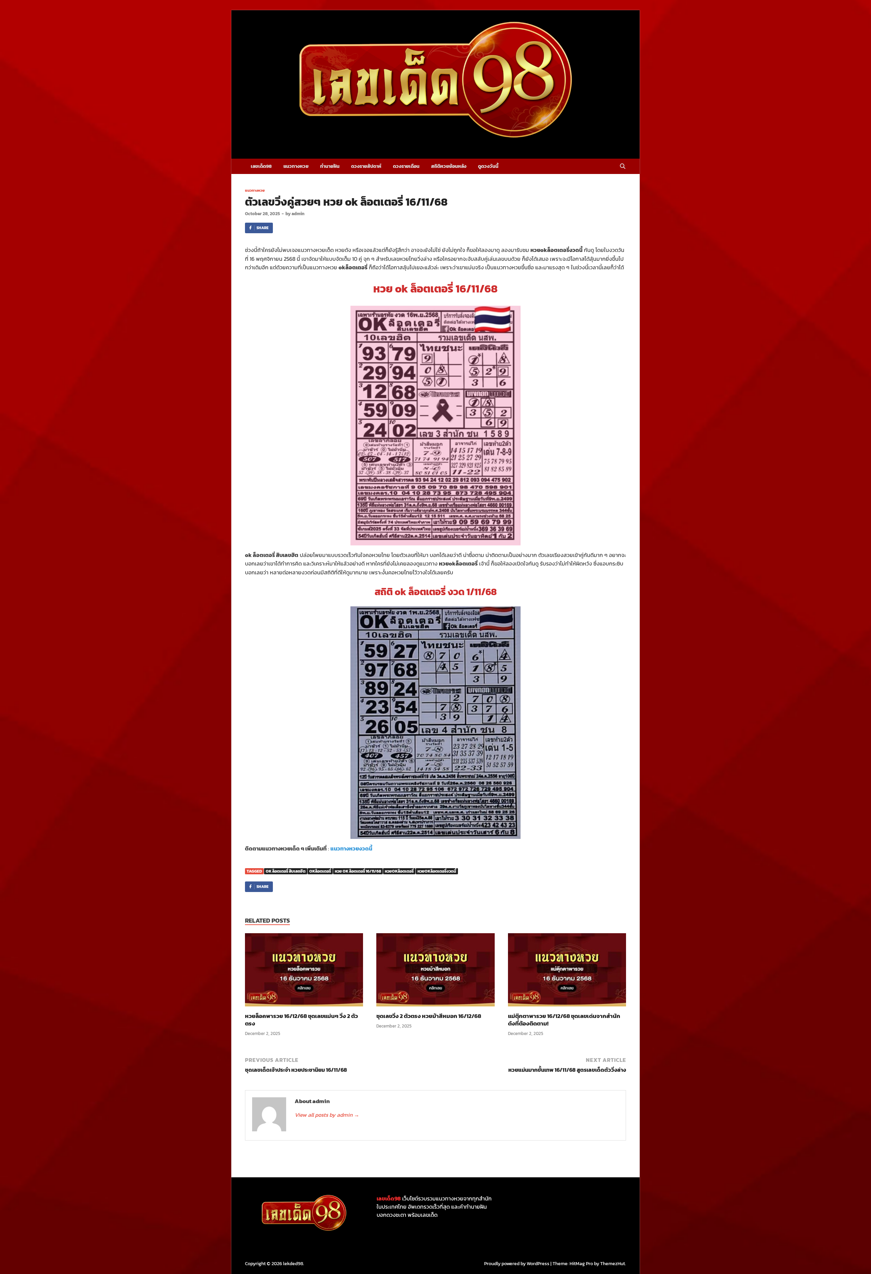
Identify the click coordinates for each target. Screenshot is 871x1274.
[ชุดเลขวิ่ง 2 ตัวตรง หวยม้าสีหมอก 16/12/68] (435, 972)
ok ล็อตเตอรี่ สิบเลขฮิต (286, 871)
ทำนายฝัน (330, 166)
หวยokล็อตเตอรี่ (399, 871)
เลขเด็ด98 (261, 166)
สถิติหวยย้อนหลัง (448, 166)
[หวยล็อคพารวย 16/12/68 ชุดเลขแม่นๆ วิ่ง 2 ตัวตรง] (304, 972)
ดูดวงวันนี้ (488, 166)
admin (298, 213)
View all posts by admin (327, 1115)
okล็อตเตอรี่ (320, 871)
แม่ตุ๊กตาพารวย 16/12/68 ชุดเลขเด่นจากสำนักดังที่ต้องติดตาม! (564, 1020)
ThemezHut (612, 1263)
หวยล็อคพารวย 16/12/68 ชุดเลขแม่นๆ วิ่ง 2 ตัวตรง (301, 1020)
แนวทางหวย (296, 166)
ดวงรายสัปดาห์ (366, 166)
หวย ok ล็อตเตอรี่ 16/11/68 (358, 871)
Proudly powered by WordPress (516, 1263)
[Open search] (623, 167)
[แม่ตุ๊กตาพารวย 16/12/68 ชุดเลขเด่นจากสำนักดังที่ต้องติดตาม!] (567, 972)
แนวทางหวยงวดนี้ (351, 848)
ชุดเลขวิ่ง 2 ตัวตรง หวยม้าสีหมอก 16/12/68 (428, 1016)
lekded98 (293, 1263)
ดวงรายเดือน (406, 166)
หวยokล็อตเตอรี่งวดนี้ (436, 871)
